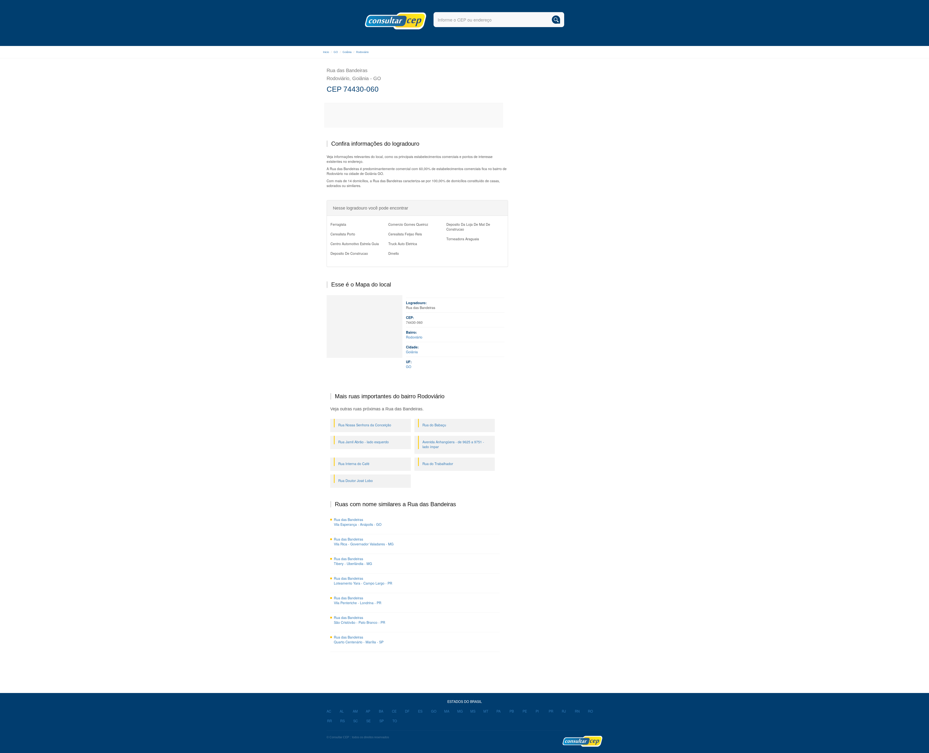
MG (460, 711)
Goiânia (347, 52)
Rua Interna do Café (353, 463)
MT (485, 711)
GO (336, 52)
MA (446, 711)
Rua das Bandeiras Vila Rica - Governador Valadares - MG (364, 541)
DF (407, 711)
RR (329, 720)
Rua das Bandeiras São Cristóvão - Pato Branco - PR (359, 620)
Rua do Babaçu (434, 424)
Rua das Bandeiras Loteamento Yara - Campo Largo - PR (363, 581)
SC (355, 720)
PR (551, 711)
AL (342, 711)
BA (381, 711)
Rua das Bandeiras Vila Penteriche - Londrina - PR (357, 600)
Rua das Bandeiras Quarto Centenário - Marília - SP (358, 639)
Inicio (326, 52)
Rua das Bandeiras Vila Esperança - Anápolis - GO (358, 522)
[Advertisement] (414, 115)
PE (525, 711)
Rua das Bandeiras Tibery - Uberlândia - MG (353, 561)
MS (472, 711)
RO (590, 711)
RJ (564, 711)
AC (329, 711)
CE (394, 711)
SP (381, 720)
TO (394, 720)
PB (511, 711)
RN (577, 711)
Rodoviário (362, 52)
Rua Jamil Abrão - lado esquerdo (363, 441)
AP (368, 711)
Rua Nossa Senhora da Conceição (364, 424)
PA (498, 711)
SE (368, 720)
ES (420, 711)
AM (355, 711)
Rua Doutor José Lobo (355, 480)
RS (342, 720)
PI (537, 711)
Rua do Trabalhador (437, 463)
